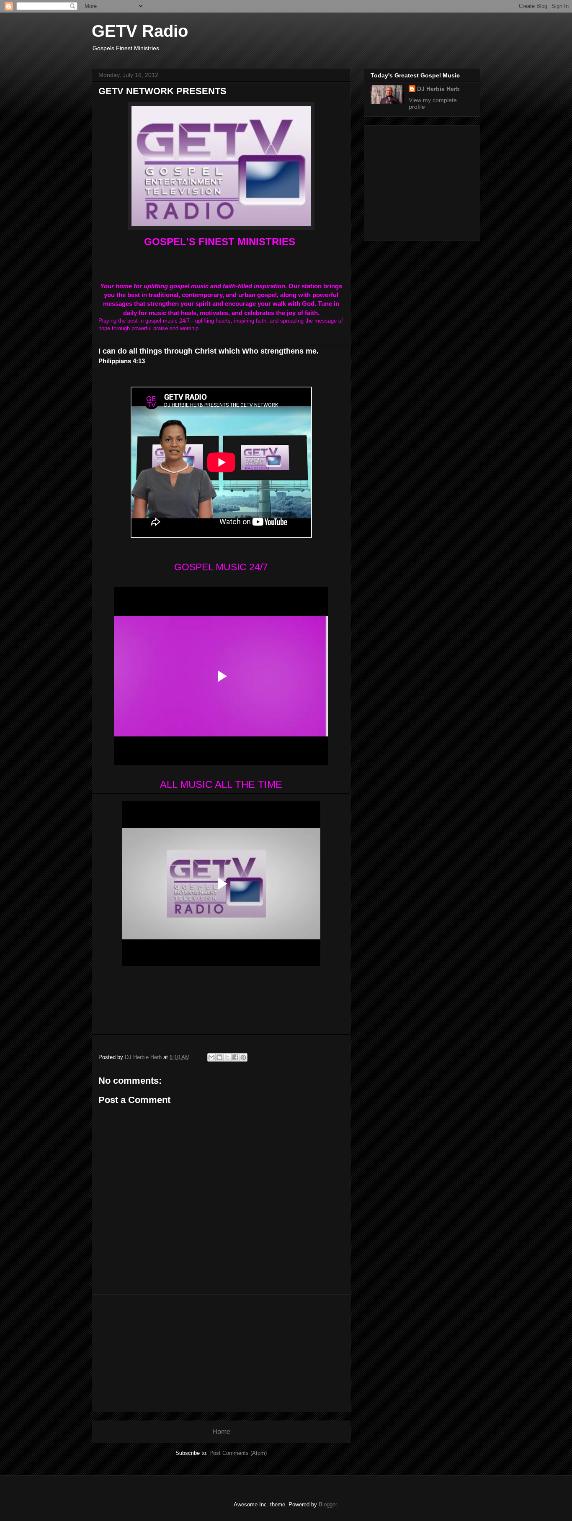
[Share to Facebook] (235, 1057)
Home (221, 1431)
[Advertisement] (221, 1353)
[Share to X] (227, 1057)
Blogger (328, 1504)
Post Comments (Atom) (238, 1453)
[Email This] (211, 1057)
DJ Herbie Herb (438, 88)
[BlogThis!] (219, 1057)
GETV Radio (140, 31)
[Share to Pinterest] (243, 1057)
